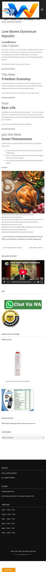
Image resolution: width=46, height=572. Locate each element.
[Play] (4, 282)
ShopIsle (16, 554)
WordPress (29, 554)
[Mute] (38, 282)
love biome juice (11, 239)
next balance (21, 239)
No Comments (29, 20)
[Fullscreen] (42, 282)
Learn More (11, 69)
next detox (29, 239)
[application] (23, 272)
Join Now (4, 97)
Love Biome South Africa (12, 247)
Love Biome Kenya (36, 247)
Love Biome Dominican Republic (25, 237)
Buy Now (4, 69)
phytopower (37, 239)
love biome (10, 237)
